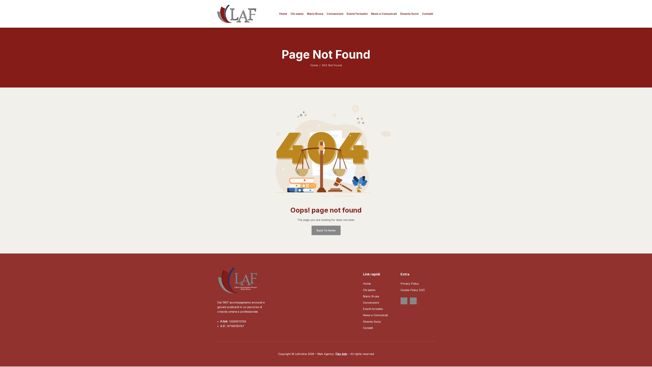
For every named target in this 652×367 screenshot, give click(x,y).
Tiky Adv (341, 354)
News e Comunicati (384, 13)
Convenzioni (335, 13)
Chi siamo (297, 13)
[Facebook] (404, 301)
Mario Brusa (315, 13)
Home (283, 13)
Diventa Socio (409, 13)
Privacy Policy (410, 283)
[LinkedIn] (413, 301)
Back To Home (326, 230)
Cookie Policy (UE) (413, 290)
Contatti (427, 13)
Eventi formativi (357, 13)
